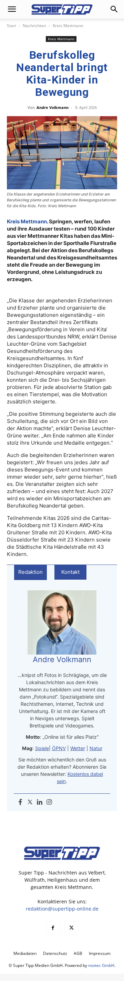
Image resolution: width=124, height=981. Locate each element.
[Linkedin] (40, 802)
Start (11, 26)
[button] (12, 9)
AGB (78, 953)
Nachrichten (34, 26)
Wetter (77, 748)
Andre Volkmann (53, 107)
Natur (96, 748)
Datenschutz (55, 953)
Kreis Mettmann (68, 26)
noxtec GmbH (101, 965)
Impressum (100, 953)
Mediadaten (25, 953)
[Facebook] (20, 802)
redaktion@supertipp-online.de (62, 908)
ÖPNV (59, 748)
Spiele (42, 748)
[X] (71, 928)
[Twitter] (30, 802)
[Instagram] (49, 802)
